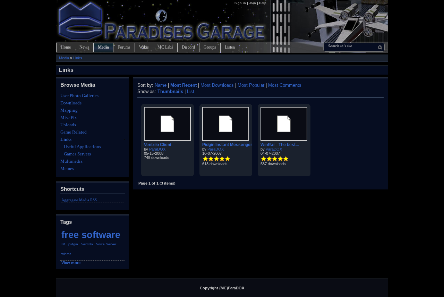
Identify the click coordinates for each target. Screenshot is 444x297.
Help (262, 3)
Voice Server (106, 244)
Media (103, 47)
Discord (188, 47)
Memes (67, 168)
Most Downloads (217, 85)
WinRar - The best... (280, 144)
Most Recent (183, 85)
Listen (230, 47)
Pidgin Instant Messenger (227, 144)
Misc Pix (68, 117)
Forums (124, 47)
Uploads (68, 124)
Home (66, 47)
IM (63, 244)
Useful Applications (82, 146)
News (84, 47)
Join (252, 3)
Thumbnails (170, 91)
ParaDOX (157, 149)
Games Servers (77, 153)
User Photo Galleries (79, 95)
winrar (66, 254)
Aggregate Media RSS (79, 200)
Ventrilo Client (157, 144)
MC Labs (165, 47)
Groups (210, 47)
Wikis (144, 47)
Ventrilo (87, 244)
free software (90, 234)
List (190, 91)
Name (160, 85)
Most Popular (251, 85)
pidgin (73, 244)
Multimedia (71, 161)
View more (70, 263)
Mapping (69, 110)
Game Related (73, 132)
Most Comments (284, 85)
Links (77, 58)
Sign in (240, 3)
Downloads (71, 102)
